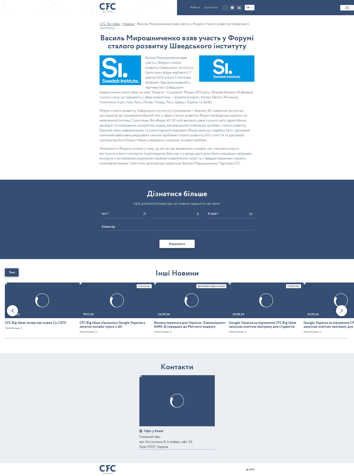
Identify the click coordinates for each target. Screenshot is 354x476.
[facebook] (225, 7)
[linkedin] (239, 7)
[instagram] (232, 7)
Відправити (177, 244)
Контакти (211, 7)
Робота (195, 7)
